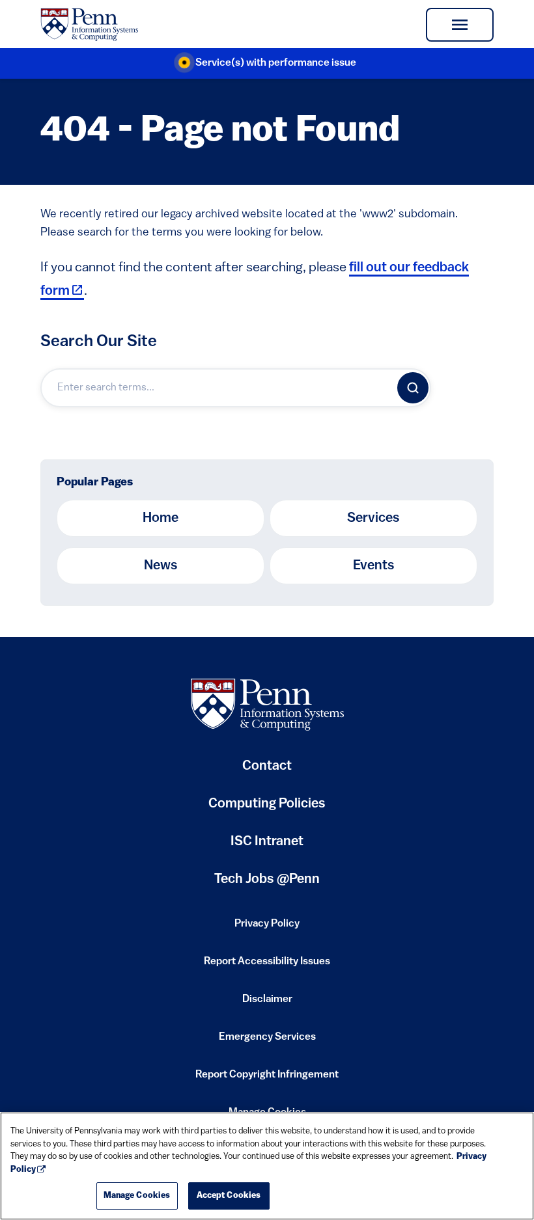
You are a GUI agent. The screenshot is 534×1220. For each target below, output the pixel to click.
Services (373, 518)
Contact (267, 766)
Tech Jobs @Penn (267, 879)
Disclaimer (267, 1003)
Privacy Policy (267, 928)
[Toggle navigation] (460, 25)
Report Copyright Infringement (267, 1079)
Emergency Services (267, 1041)
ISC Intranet (267, 846)
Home (160, 518)
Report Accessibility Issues (267, 965)
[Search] (413, 387)
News (161, 566)
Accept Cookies (229, 1195)
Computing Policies (267, 808)
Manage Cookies (137, 1195)
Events (374, 566)
